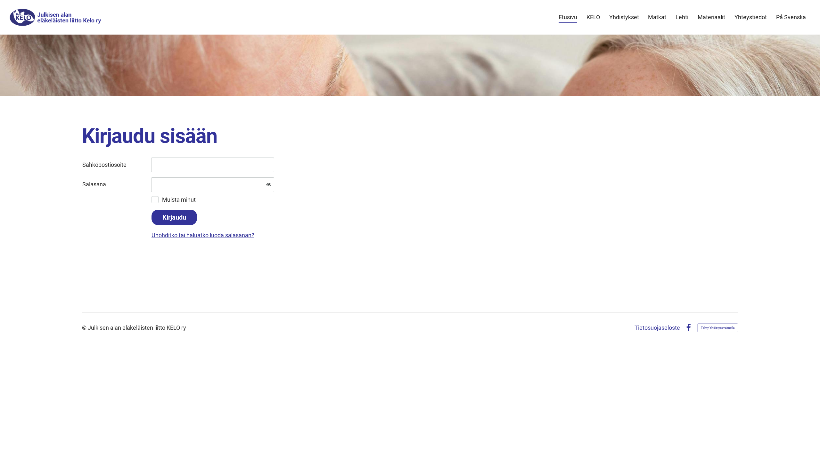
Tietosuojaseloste (657, 328)
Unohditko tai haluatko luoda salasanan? (203, 235)
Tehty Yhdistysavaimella (717, 327)
